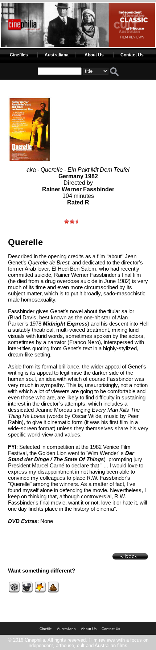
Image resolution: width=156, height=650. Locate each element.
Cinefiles (19, 54)
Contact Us (132, 54)
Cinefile (46, 629)
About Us (94, 54)
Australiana (57, 54)
